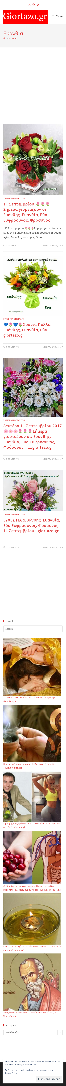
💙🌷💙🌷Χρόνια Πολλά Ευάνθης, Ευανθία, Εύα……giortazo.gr (28, 330)
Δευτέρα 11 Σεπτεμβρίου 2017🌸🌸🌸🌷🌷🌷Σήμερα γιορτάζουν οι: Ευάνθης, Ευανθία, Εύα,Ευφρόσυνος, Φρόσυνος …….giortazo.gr (32, 436)
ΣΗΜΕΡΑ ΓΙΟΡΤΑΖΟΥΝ (14, 198)
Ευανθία (12, 38)
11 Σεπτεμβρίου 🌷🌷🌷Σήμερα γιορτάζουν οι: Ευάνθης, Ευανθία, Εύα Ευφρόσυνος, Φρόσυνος (26, 212)
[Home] (4, 38)
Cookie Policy (11, 1073)
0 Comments (12, 246)
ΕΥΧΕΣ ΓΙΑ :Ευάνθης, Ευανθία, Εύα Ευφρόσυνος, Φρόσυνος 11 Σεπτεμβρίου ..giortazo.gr (31, 525)
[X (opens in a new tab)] (29, 4)
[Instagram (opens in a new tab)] (37, 4)
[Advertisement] (33, 90)
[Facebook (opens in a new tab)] (34, 4)
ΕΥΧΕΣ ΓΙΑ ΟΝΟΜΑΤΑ (13, 319)
